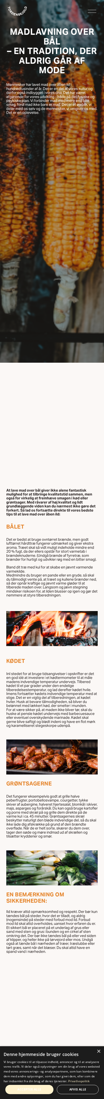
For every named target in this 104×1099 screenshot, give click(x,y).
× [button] (98, 1051)
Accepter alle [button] (29, 1089)
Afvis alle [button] (77, 1089)
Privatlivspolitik (78, 1081)
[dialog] (52, 1072)
